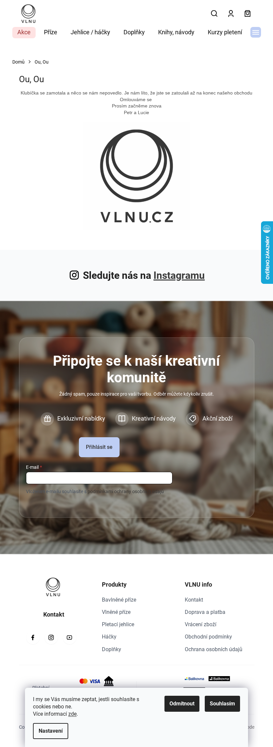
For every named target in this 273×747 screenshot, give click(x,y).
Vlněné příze (116, 612)
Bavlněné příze (119, 600)
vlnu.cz (51, 637)
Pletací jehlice (118, 624)
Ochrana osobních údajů (213, 649)
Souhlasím (222, 703)
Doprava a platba (205, 612)
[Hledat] (214, 13)
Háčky (109, 637)
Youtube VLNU (69, 637)
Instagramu (179, 275)
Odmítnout (181, 703)
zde (72, 714)
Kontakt (194, 600)
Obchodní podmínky (208, 637)
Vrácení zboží (200, 624)
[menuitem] (24, 32)
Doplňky (111, 649)
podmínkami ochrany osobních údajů (126, 491)
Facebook (33, 637)
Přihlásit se (99, 447)
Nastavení (51, 731)
